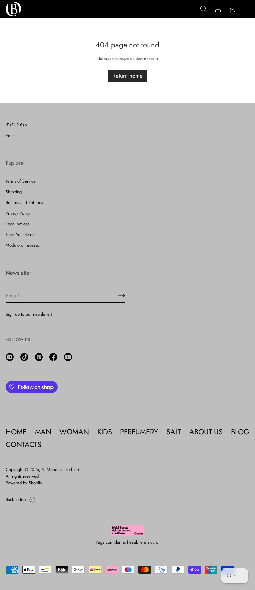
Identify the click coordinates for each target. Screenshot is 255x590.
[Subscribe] (121, 295)
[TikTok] (24, 357)
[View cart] (232, 9)
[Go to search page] (203, 9)
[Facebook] (53, 357)
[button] (203, 9)
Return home (127, 76)
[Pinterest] (39, 357)
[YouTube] (68, 357)
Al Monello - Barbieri (60, 469)
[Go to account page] (218, 9)
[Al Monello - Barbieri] (13, 9)
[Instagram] (9, 357)
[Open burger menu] (247, 9)
